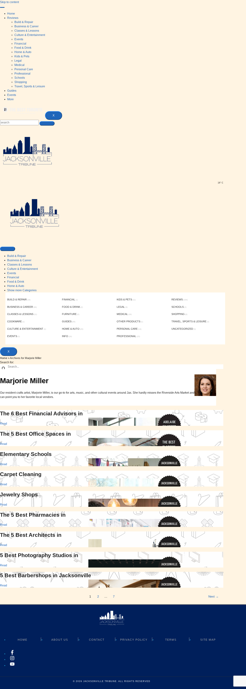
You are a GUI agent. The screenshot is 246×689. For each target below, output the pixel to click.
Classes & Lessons (19, 264)
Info (65, 336)
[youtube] (12, 665)
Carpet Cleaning (20, 474)
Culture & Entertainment (22, 268)
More (10, 99)
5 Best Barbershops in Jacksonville (45, 575)
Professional (126, 336)
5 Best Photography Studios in (39, 555)
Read (3, 423)
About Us (59, 639)
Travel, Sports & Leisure (188, 321)
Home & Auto (15, 285)
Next (213, 596)
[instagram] (12, 659)
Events (11, 94)
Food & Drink (15, 281)
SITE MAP (208, 639)
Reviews (12, 17)
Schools (177, 306)
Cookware (14, 321)
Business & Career (19, 260)
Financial (13, 277)
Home (11, 13)
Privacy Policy (133, 639)
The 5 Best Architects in (30, 535)
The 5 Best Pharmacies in (33, 515)
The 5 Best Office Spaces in (35, 434)
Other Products (128, 321)
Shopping (178, 314)
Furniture (69, 314)
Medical (122, 314)
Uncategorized (182, 328)
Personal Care (127, 328)
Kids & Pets (124, 299)
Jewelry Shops (19, 494)
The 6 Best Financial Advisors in (41, 413)
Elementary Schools (26, 454)
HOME (22, 639)
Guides (11, 90)
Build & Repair (16, 255)
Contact (96, 639)
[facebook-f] (12, 653)
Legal (121, 306)
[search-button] (47, 123)
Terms (170, 639)
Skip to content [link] (9, 2)
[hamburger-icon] (2, 7)
